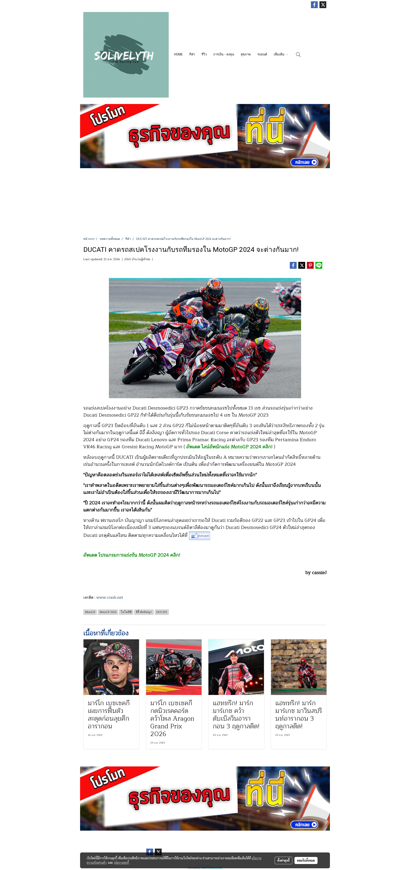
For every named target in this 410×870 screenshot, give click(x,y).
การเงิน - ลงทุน (223, 54)
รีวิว (204, 54)
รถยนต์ (262, 54)
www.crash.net (110, 597)
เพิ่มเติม (279, 54)
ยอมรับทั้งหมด (306, 860)
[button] (298, 54)
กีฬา (192, 54)
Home (178, 54)
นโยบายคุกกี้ (121, 862)
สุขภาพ (246, 54)
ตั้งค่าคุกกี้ (283, 860)
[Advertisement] (205, 205)
